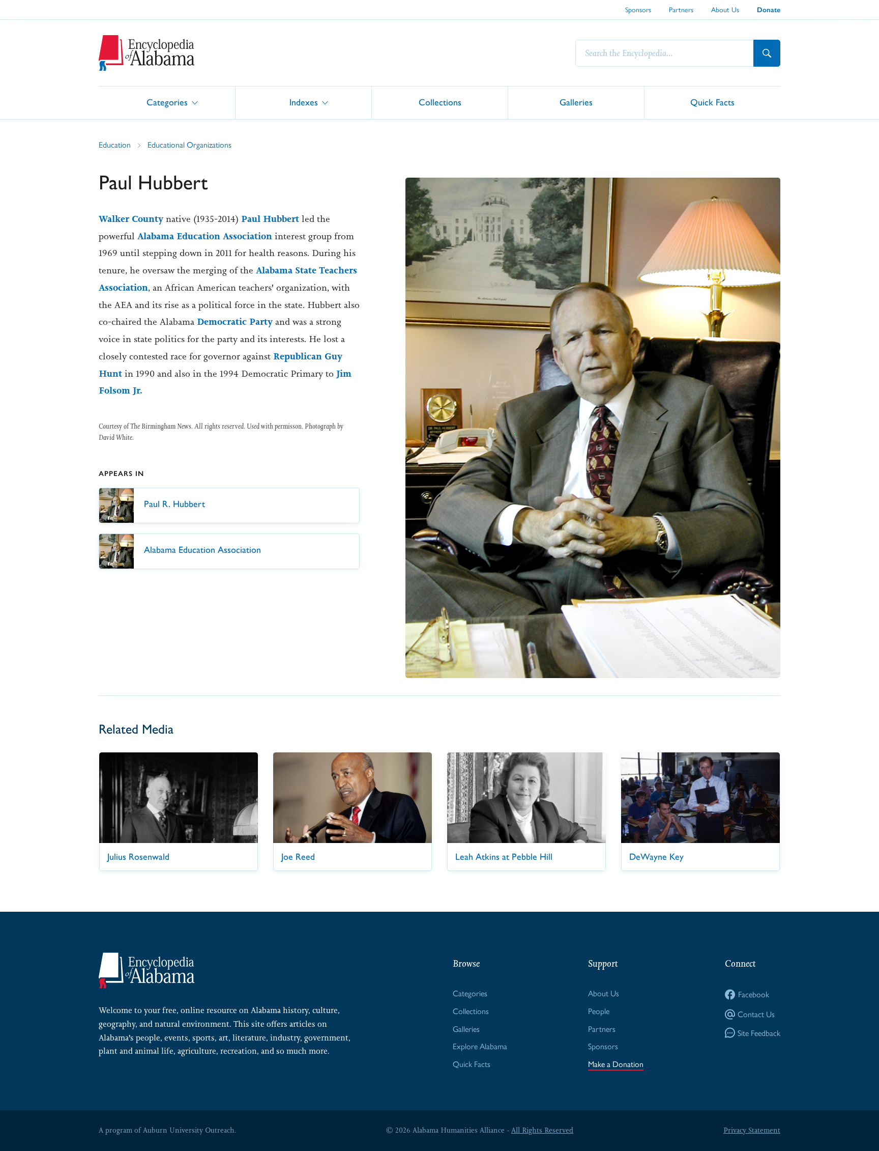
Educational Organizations (189, 144)
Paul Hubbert (270, 219)
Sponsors (638, 9)
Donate (768, 10)
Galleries (576, 102)
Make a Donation (615, 1064)
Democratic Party (235, 322)
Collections (440, 102)
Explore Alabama (480, 1046)
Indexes (303, 102)
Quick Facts (712, 102)
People (598, 1011)
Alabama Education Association (204, 236)
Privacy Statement (751, 1130)
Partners (681, 9)
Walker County (131, 219)
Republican (297, 356)
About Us (725, 9)
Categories (167, 102)
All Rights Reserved (542, 1130)
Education (115, 144)
